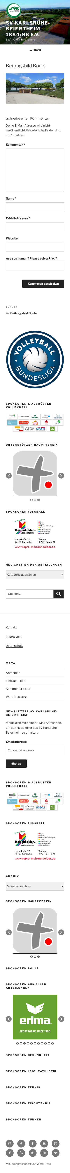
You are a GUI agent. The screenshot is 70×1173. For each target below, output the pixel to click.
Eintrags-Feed (15, 681)
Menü (37, 49)
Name (11, 198)
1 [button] (31, 500)
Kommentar (15, 144)
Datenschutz (14, 646)
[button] (9, 476)
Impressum (14, 636)
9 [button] (45, 1043)
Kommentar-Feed (18, 689)
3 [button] (38, 500)
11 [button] (52, 1043)
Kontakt (11, 627)
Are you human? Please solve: (27, 258)
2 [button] (35, 500)
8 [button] (42, 1043)
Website (12, 238)
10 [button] (49, 1043)
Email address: (16, 742)
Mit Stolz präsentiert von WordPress (28, 1163)
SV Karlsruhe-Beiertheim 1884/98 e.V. (28, 28)
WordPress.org (16, 697)
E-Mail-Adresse (18, 218)
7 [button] (38, 1043)
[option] (35, 473)
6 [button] (35, 1043)
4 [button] (28, 1043)
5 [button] (31, 1043)
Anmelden (13, 673)
